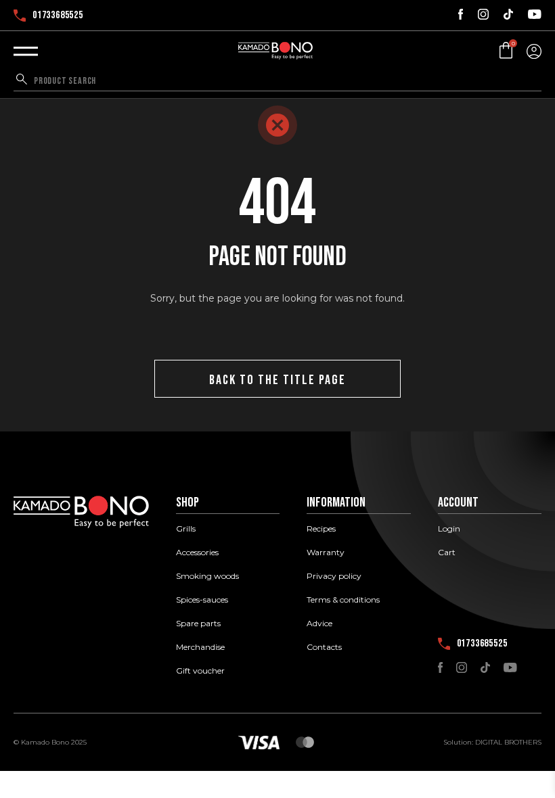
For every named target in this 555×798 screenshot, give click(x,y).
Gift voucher (200, 671)
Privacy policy (334, 576)
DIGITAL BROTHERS (508, 742)
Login (449, 529)
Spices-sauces (202, 600)
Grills (186, 529)
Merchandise (200, 647)
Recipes (321, 529)
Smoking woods (207, 576)
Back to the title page (277, 380)
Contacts (324, 647)
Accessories (197, 552)
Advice (319, 623)
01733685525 (57, 15)
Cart (447, 552)
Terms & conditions (343, 600)
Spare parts (198, 623)
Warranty (326, 552)
